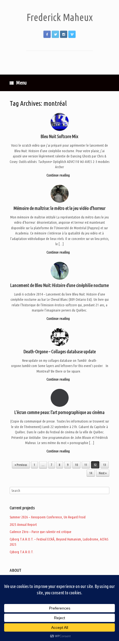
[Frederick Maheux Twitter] (55, 34)
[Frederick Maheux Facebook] (47, 34)
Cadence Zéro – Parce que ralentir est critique (40, 532)
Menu (21, 82)
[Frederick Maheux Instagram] (63, 34)
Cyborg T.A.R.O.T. (21, 552)
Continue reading (58, 175)
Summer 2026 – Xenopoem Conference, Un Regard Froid (48, 517)
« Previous (21, 464)
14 (90, 473)
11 (85, 464)
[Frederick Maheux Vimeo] (72, 34)
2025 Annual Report (23, 524)
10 (76, 464)
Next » (103, 473)
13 (104, 464)
